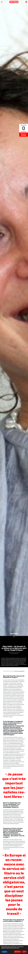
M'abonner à (23, 133)
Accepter (4, 951)
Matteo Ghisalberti (19, 671)
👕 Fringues (17, 951)
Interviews (14, 633)
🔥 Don (24, 951)
